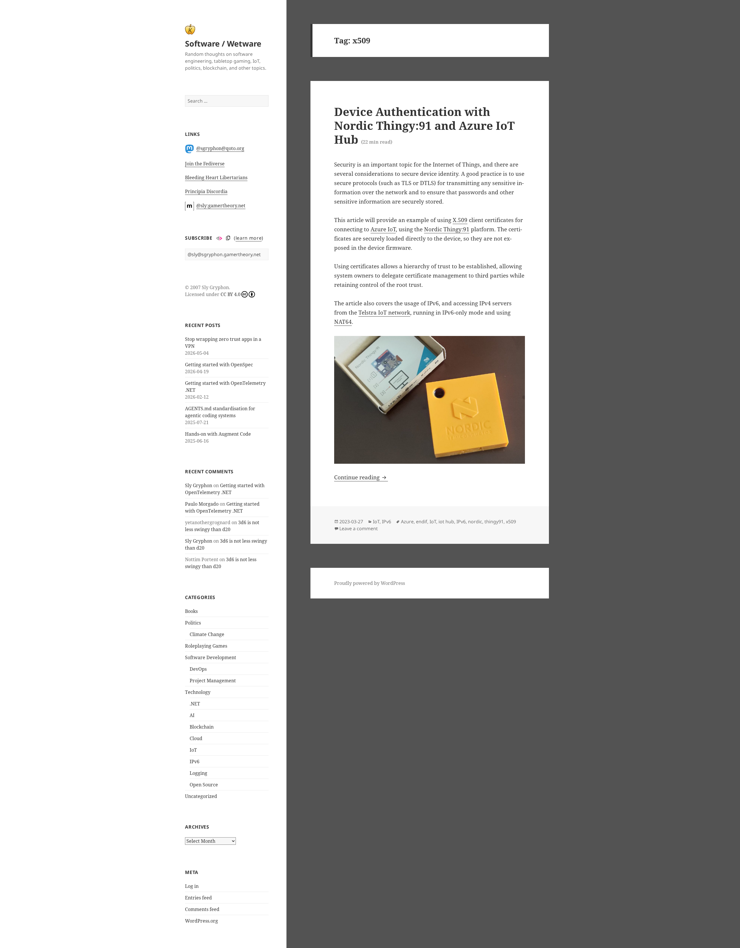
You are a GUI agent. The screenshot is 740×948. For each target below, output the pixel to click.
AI (192, 715)
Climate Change (207, 634)
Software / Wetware (223, 43)
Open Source (204, 784)
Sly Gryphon (198, 485)
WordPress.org (201, 921)
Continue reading (361, 477)
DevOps (198, 669)
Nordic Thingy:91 (446, 229)
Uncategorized (201, 796)
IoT (193, 750)
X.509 (460, 220)
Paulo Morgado (202, 504)
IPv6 (194, 761)
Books (191, 611)
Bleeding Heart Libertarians (216, 177)
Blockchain (202, 727)
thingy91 (494, 521)
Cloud (196, 738)
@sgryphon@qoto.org (220, 148)
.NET (195, 704)
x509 (511, 521)
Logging (198, 773)
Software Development (210, 657)
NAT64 (343, 322)
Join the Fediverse (205, 163)
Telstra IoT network (384, 312)
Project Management (213, 680)
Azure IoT (383, 229)
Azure (407, 521)
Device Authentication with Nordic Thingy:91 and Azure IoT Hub (424, 125)
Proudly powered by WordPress (369, 583)
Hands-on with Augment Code (218, 434)
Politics (193, 623)
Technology (197, 692)
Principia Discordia (206, 191)
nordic (475, 521)
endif (421, 521)
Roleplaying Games (206, 646)
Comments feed (202, 909)
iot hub (446, 521)
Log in (192, 886)
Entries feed (198, 898)
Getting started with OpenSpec (219, 364)
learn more (249, 238)
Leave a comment (358, 528)
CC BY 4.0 (230, 294)
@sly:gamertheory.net (220, 205)
